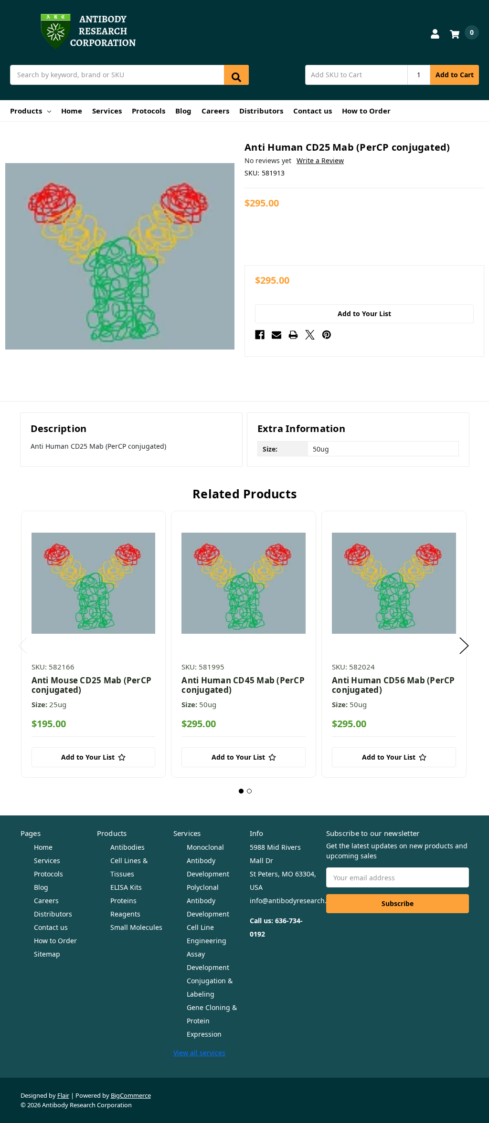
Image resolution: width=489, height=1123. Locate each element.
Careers (215, 110)
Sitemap (47, 953)
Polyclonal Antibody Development (208, 900)
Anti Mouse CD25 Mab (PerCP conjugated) (92, 685)
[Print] (293, 335)
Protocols (148, 110)
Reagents (125, 913)
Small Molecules (136, 927)
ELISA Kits (126, 887)
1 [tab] (241, 791)
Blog (183, 110)
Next (464, 645)
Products (26, 110)
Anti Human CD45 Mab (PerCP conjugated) (243, 685)
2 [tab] (249, 791)
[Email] (276, 335)
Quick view (93, 583)
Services (107, 110)
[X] (310, 335)
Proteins (123, 900)
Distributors (261, 110)
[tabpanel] (93, 644)
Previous (22, 645)
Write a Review (320, 160)
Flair (63, 1095)
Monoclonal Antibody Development (208, 860)
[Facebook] (260, 335)
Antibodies (127, 847)
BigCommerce (131, 1095)
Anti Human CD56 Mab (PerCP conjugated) (393, 685)
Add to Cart (455, 74)
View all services (199, 1052)
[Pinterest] (326, 335)
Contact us (312, 110)
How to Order (366, 110)
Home (71, 110)
